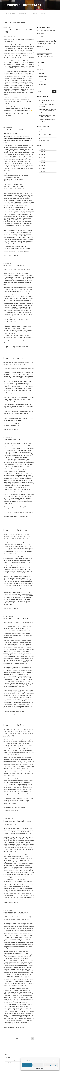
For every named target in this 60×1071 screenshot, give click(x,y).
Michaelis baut (42, 84)
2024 (42, 154)
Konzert (41, 81)
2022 (42, 160)
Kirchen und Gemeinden (9, 13)
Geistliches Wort (43, 76)
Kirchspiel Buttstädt (22, 5)
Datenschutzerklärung (10, 1060)
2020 (42, 165)
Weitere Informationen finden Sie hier (46, 56)
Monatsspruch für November (16, 618)
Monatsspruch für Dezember (16, 530)
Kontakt (43, 13)
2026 (42, 149)
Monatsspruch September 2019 (17, 821)
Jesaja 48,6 (40, 36)
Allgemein (41, 73)
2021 (42, 162)
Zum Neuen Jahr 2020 (13, 439)
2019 (42, 168)
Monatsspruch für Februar (14, 358)
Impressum (7, 1057)
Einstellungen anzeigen (51, 1065)
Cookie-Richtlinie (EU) (10, 1062)
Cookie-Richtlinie (39, 1068)
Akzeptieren (27, 1065)
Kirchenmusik (33, 13)
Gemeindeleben (22, 13)
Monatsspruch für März (13, 265)
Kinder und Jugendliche (44, 79)
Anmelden (7, 1054)
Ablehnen (38, 1065)
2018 (42, 171)
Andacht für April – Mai (13, 129)
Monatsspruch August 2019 (15, 913)
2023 (42, 157)
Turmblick (39, 65)
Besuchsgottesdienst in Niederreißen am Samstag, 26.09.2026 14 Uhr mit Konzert (47, 111)
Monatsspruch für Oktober (15, 725)
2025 (42, 151)
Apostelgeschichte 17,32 (43, 49)
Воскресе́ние (22, 246)
